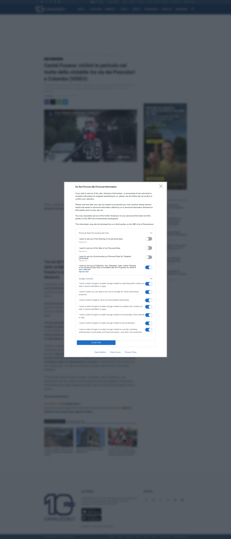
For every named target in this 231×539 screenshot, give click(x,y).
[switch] (148, 239)
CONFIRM (96, 343)
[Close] (161, 187)
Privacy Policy (130, 352)
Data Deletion (100, 352)
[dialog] (115, 269)
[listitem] (115, 232)
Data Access (115, 352)
